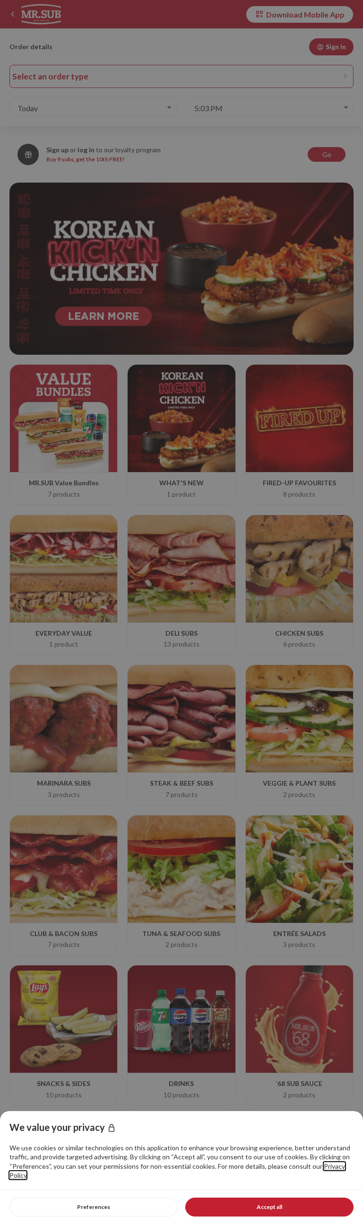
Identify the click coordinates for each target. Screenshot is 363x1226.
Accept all (269, 1206)
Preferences (93, 1206)
